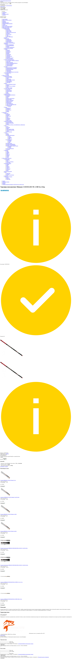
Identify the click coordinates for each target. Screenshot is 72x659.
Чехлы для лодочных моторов (7, 26)
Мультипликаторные (9, 69)
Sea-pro (7, 166)
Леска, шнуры (6, 38)
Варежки (7, 115)
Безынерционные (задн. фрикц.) (11, 67)
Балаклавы (8, 114)
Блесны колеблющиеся (10, 45)
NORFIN (9, 140)
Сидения (3, 24)
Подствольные (8, 109)
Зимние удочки (8, 31)
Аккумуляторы (6, 159)
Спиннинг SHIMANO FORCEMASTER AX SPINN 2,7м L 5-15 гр (11, 582)
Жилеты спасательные (8, 171)
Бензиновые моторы (7, 163)
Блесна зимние (8, 30)
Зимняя (7, 128)
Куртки (7, 123)
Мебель (5, 83)
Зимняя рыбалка (7, 28)
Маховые (7, 53)
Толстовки (8, 149)
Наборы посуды (9, 101)
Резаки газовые (8, 80)
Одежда (5, 132)
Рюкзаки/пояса (8, 102)
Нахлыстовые (8, 54)
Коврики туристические (10, 98)
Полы (7, 92)
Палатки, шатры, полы (8, 88)
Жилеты (7, 134)
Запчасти (7, 169)
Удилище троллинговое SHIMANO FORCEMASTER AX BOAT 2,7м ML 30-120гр (14, 565)
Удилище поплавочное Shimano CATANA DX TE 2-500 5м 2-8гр (13, 184)
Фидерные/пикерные (9, 57)
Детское (7, 156)
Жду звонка (2, 644)
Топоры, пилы (4, 25)
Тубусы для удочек (9, 58)
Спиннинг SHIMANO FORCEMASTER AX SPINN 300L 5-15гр (11, 599)
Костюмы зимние (9, 139)
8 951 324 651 (2, 635)
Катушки (5, 66)
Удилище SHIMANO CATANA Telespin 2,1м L (8, 480)
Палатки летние (9, 91)
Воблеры (7, 46)
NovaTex (9, 137)
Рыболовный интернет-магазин (5, 0)
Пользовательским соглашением (43, 657)
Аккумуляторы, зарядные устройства (12, 60)
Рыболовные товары (5, 181)
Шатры (7, 93)
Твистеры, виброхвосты (10, 47)
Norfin (9, 136)
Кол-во (1, 459)
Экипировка (4, 112)
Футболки (8, 119)
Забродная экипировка (8, 121)
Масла (7, 170)
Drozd (7, 160)
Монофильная (8, 39)
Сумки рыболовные (9, 103)
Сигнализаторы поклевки (8, 48)
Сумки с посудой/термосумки (11, 104)
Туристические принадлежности (9, 94)
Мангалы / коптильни (10, 100)
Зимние (7, 73)
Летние (7, 74)
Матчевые (8, 52)
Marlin (7, 165)
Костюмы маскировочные (10, 144)
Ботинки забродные (9, 122)
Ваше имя (11, 641)
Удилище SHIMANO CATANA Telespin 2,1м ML (8, 514)
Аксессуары (8, 61)
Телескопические (9, 56)
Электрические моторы (8, 176)
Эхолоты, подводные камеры (9, 59)
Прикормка (4, 21)
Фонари (5, 107)
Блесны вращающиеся (10, 44)
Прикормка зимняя (5, 22)
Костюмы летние (9, 143)
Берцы (7, 126)
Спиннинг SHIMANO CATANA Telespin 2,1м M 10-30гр (9, 497)
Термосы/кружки (9, 105)
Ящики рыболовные (7, 72)
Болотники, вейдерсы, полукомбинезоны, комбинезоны (15, 124)
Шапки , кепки (8, 120)
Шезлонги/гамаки (9, 87)
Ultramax (7, 155)
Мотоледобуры (8, 34)
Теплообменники (9, 81)
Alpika (7, 151)
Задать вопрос (3, 655)
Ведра (7, 97)
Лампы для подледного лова (11, 32)
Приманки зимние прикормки (7, 23)
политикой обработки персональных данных (25, 643)
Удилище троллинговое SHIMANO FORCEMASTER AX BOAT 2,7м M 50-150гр (14, 548)
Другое (7, 157)
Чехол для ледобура (9, 36)
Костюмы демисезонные (10, 135)
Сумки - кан (8, 35)
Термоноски (8, 118)
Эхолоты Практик (9, 65)
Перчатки (8, 117)
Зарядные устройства (9, 161)
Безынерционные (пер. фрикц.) (11, 68)
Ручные (7, 110)
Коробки (5, 37)
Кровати (7, 85)
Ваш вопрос (12, 653)
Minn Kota (8, 178)
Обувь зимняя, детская (10, 129)
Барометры (8, 95)
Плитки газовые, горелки (10, 79)
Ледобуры (8, 33)
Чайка (9, 138)
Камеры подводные (9, 62)
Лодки (5, 172)
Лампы (7, 78)
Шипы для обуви (9, 131)
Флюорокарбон (8, 41)
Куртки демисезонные (10, 148)
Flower (7, 177)
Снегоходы (6, 175)
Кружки (9, 106)
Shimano (7, 453)
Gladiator (7, 164)
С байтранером (8, 71)
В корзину (4, 458)
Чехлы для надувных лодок (7, 27)
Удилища (5, 49)
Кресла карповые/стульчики (11, 84)
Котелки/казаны (9, 99)
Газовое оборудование (8, 76)
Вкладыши (8, 127)
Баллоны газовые (9, 77)
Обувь (5, 125)
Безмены (7, 96)
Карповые (8, 50)
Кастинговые (8, 51)
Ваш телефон (12, 642)
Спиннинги (8, 55)
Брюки (7, 133)
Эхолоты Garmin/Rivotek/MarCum (11, 63)
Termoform (8, 154)
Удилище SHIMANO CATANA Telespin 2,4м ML (8, 531)
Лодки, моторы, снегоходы (6, 158)
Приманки (6, 43)
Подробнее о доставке (4, 466)
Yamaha (7, 167)
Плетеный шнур (9, 40)
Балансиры (8, 29)
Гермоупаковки (4, 19)
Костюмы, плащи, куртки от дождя (12, 145)
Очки (7, 116)
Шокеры (7, 111)
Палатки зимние (9, 90)
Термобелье (6, 150)
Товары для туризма (5, 75)
